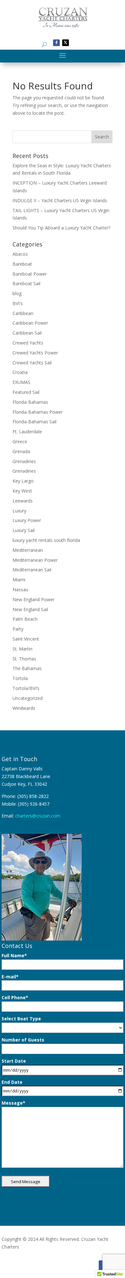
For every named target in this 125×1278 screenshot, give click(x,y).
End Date (12, 1082)
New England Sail (30, 609)
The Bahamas (27, 668)
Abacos (20, 254)
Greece (20, 441)
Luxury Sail (24, 530)
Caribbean (23, 313)
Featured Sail (26, 392)
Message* (13, 1103)
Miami (19, 580)
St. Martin (22, 649)
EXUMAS (21, 382)
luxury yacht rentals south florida (46, 540)
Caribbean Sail (27, 333)
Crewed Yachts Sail (32, 363)
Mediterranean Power (35, 560)
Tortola (20, 678)
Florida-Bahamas (30, 402)
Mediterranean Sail (32, 570)
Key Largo (23, 481)
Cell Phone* (15, 997)
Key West (22, 491)
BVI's (18, 303)
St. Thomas (24, 659)
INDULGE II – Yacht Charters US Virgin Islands (60, 200)
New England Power (33, 599)
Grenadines (24, 461)
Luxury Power (27, 520)
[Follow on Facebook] (56, 42)
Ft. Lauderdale (27, 431)
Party (18, 629)
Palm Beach (25, 619)
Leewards (23, 501)
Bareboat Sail (26, 283)
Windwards (24, 708)
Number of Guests (23, 1040)
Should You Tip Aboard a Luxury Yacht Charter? (61, 228)
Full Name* (14, 955)
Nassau (20, 589)
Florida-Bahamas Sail (34, 422)
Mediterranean (28, 550)
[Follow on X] (65, 42)
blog (17, 293)
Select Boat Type (21, 1019)
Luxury (19, 511)
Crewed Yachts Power (35, 353)
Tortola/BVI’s (26, 688)
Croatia (20, 372)
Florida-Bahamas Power (38, 412)
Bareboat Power (30, 274)
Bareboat (22, 264)
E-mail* (10, 977)
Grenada (21, 451)
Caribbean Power (30, 323)
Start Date (14, 1061)
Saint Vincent (26, 639)
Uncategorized (28, 698)
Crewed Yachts (28, 343)
